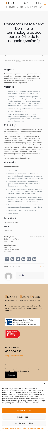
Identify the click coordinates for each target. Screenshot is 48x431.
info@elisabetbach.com (14, 356)
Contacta (11, 375)
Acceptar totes (24, 410)
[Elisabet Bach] (24, 4)
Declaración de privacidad (26, 428)
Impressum (41, 428)
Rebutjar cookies (24, 417)
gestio (18, 60)
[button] (44, 384)
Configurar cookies (24, 423)
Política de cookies (9, 428)
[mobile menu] (45, 5)
